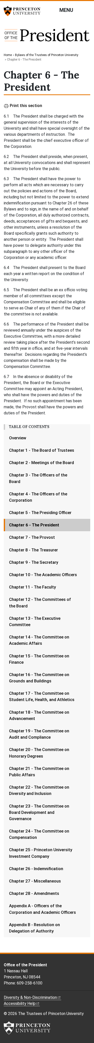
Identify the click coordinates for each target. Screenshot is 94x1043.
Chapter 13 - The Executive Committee (34, 621)
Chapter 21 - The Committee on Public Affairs (39, 771)
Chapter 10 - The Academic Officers (43, 574)
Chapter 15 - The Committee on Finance (39, 659)
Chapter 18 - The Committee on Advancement (39, 715)
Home (8, 55)
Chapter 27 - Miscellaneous (35, 881)
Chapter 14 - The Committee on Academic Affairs (39, 640)
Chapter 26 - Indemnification (36, 868)
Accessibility (20, 1003)
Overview (17, 437)
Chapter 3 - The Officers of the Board (38, 478)
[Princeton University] (24, 11)
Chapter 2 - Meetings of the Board (41, 462)
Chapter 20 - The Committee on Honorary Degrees (39, 752)
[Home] (47, 37)
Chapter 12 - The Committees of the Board (40, 602)
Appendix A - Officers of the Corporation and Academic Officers (42, 909)
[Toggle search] (87, 10)
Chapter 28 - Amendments (34, 893)
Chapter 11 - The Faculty (32, 587)
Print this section (26, 105)
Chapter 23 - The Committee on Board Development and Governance (39, 812)
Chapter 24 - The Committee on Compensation (39, 834)
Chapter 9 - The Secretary (33, 562)
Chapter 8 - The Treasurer (33, 549)
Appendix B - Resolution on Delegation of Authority (34, 927)
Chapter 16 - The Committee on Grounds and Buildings (39, 677)
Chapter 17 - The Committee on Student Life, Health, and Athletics (41, 696)
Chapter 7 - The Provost (32, 537)
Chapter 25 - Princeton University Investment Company (40, 853)
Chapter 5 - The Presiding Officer (40, 512)
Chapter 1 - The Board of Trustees (41, 450)
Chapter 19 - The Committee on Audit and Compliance (39, 734)
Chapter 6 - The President (49, 524)
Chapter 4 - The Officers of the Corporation (38, 497)
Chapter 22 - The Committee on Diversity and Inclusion (39, 790)
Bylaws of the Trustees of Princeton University (46, 55)
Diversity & (30, 997)
